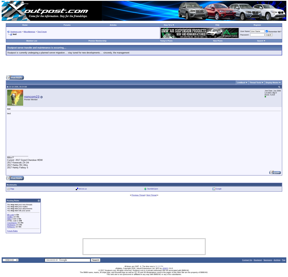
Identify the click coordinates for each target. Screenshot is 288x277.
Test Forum (42, 32)
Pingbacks (11, 225)
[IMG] (9, 219)
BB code (10, 215)
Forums (67, 25)
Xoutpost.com (16, 32)
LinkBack (241, 83)
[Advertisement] (144, 65)
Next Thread (151, 195)
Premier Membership (97, 41)
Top (283, 260)
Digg (12, 189)
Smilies (10, 217)
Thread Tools (255, 83)
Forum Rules (12, 231)
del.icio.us (83, 189)
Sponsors (268, 260)
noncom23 (32, 96)
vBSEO (165, 268)
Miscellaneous (29, 32)
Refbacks (11, 227)
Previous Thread (138, 195)
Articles (113, 25)
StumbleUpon (152, 189)
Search (260, 41)
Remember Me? (274, 32)
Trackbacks (12, 223)
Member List (31, 41)
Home (25, 25)
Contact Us (247, 260)
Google (219, 189)
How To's (168, 25)
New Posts (217, 41)
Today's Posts (166, 41)
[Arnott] (200, 37)
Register (257, 25)
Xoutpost (258, 260)
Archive (277, 260)
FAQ (217, 25)
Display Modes (272, 83)
